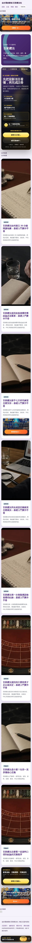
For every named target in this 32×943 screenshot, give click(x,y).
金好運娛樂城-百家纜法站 (12, 3)
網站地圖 (26, 926)
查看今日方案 (16, 135)
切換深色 (23, 6)
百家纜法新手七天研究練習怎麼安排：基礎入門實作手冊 (16, 403)
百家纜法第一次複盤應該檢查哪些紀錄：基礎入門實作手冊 (16, 597)
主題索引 (4, 926)
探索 (3, 7)
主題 (7, 7)
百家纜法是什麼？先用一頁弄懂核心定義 (16, 771)
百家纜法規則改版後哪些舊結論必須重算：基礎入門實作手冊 (16, 316)
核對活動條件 (16, 141)
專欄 (12, 7)
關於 (16, 7)
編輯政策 (12, 926)
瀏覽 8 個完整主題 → (9, 62)
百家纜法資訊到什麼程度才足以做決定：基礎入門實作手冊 (16, 685)
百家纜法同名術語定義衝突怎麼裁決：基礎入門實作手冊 (16, 510)
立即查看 (23, 939)
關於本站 (19, 926)
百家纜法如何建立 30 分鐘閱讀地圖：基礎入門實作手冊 (16, 228)
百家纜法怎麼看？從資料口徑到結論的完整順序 (16, 853)
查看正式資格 (16, 881)
